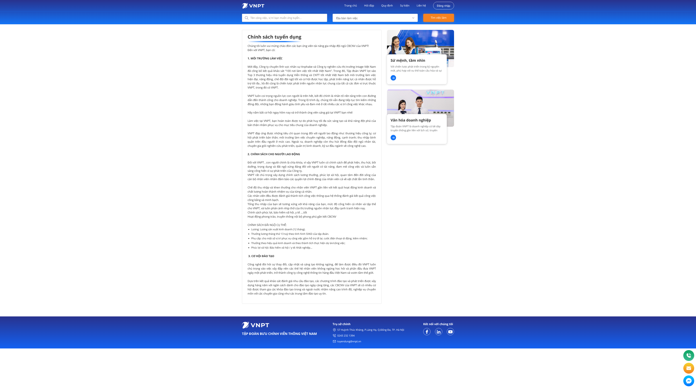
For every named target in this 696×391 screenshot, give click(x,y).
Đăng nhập (443, 6)
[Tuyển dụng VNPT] (427, 331)
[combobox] (375, 18)
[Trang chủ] (253, 5)
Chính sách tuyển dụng (274, 37)
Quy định (387, 5)
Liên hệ (421, 5)
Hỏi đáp (369, 5)
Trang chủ (350, 5)
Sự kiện (404, 5)
